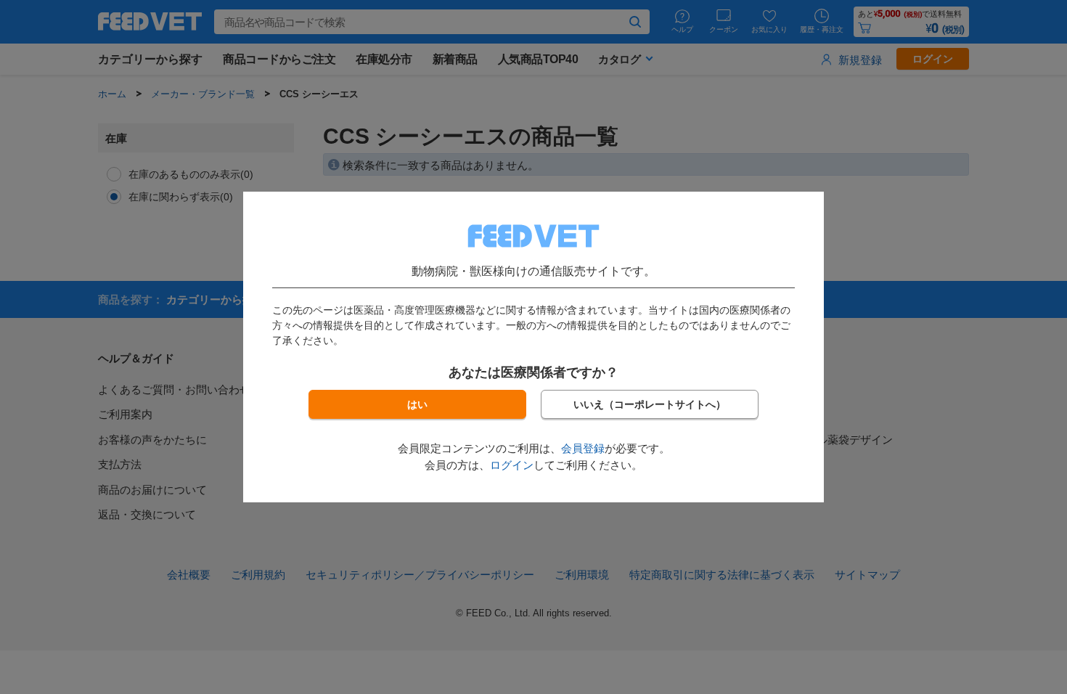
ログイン (512, 465)
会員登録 (583, 448)
